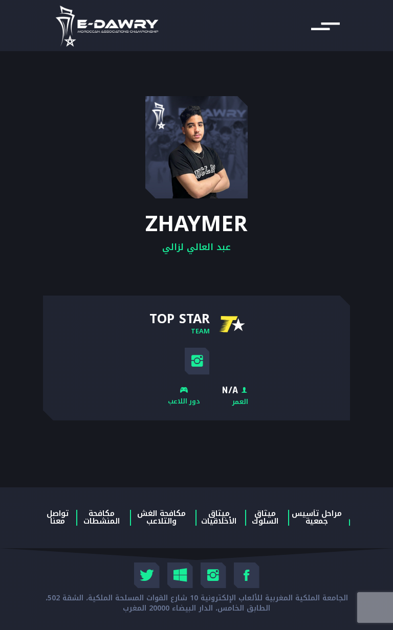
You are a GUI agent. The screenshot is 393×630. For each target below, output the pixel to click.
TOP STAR (179, 318)
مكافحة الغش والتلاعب (161, 517)
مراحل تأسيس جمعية (317, 517)
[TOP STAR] (232, 324)
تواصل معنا (58, 517)
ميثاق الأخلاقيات (218, 517)
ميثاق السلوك (265, 517)
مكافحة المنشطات (101, 517)
